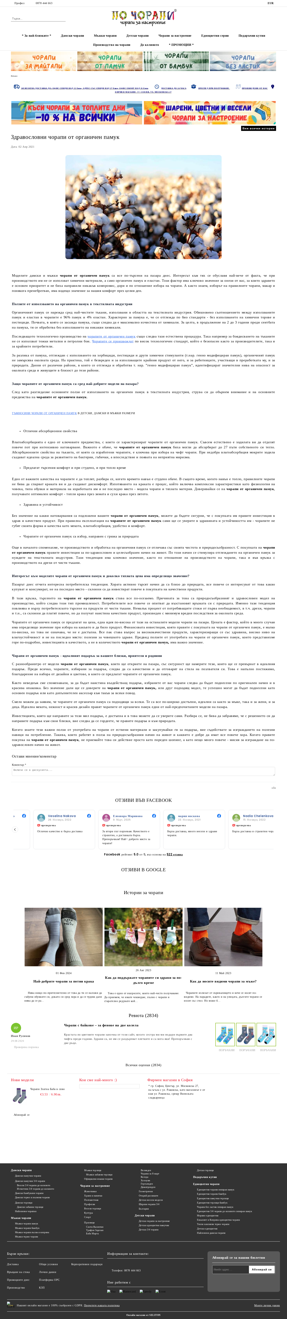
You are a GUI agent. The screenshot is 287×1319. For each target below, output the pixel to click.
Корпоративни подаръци (87, 1264)
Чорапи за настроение (175, 35)
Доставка (13, 1264)
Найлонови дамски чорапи (211, 1233)
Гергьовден (147, 1183)
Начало (14, 76)
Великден (146, 1170)
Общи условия (48, 1264)
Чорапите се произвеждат (113, 341)
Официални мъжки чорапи (98, 1179)
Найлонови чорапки (25, 1211)
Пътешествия (91, 1200)
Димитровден (148, 1187)
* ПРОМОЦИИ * (181, 44)
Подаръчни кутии (252, 35)
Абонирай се (22, 1114)
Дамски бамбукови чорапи (29, 1193)
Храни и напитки (93, 1195)
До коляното (149, 44)
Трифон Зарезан (94, 1230)
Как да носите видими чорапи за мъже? (223, 981)
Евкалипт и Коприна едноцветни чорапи (218, 1220)
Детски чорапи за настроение (154, 1221)
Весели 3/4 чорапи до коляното (33, 1185)
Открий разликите (148, 1195)
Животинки (90, 1191)
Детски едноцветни (207, 1228)
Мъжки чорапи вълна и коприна (32, 1232)
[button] (15, 829)
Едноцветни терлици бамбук (212, 1202)
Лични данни (47, 1272)
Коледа (144, 1177)
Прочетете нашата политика (102, 1305)
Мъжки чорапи (105, 35)
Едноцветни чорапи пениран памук (215, 1189)
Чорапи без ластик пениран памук (215, 1207)
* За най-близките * (36, 35)
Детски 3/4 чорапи (148, 1229)
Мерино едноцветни (207, 1215)
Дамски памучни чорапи (28, 1175)
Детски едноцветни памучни (154, 1225)
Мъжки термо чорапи (26, 1236)
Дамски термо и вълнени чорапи (32, 1197)
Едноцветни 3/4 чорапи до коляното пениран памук (224, 1211)
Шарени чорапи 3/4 (149, 1204)
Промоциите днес (18, 1279)
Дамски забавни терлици (30, 1207)
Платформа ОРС (49, 1279)
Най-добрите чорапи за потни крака (63, 981)
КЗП (42, 1287)
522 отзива (175, 854)
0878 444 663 (44, 3)
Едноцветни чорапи (206, 1184)
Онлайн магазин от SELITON (143, 1315)
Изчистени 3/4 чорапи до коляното (35, 1189)
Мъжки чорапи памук (26, 1223)
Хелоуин (145, 1180)
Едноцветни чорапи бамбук (211, 1194)
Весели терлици (92, 1208)
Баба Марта (92, 1233)
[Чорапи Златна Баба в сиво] (20, 1096)
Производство (16, 1287)
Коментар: (19, 764)
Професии (89, 1204)
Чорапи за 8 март (150, 1173)
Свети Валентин (94, 1227)
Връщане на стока (18, 1272)
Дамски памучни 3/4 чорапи (30, 1181)
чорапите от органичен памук (111, 336)
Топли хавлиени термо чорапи (213, 1224)
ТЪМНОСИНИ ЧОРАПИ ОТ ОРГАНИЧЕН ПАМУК (44, 413)
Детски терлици (205, 1170)
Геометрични (146, 1191)
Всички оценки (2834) (143, 1065)
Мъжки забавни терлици (99, 1174)
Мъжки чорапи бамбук (27, 1228)
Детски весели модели (151, 1200)
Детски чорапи (137, 35)
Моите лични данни (267, 1305)
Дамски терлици (23, 1202)
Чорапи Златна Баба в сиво (47, 1089)
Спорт (87, 1217)
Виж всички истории (258, 128)
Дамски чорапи (72, 35)
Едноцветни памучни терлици (213, 1198)
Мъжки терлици (92, 1170)
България (144, 1208)
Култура (88, 1213)
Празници (89, 1222)
